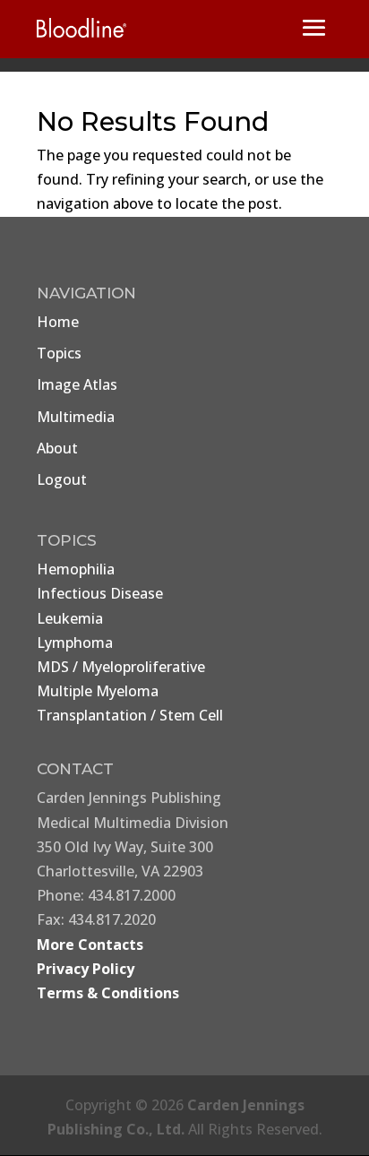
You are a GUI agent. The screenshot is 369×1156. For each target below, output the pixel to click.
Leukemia (70, 618)
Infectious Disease (100, 593)
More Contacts (90, 944)
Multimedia (76, 417)
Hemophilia (76, 569)
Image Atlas (77, 384)
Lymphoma (75, 642)
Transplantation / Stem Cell (130, 715)
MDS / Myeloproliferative (121, 667)
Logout (62, 479)
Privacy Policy (85, 969)
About (57, 448)
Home (58, 322)
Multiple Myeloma (98, 691)
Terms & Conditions (108, 993)
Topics (59, 353)
